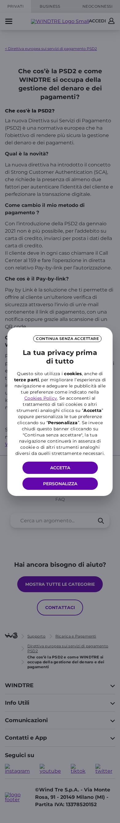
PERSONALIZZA (60, 483)
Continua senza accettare (67, 338)
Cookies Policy (40, 398)
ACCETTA (60, 468)
